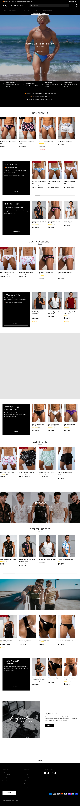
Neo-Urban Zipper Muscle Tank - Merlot (69, 312)
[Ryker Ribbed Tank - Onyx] (27, 626)
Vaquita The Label (8, 800)
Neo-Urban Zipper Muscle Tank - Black (37, 312)
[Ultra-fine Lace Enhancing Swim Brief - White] (55, 413)
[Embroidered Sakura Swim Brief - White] (66, 258)
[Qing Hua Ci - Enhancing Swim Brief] (39, 170)
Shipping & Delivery (6, 772)
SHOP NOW (47, 96)
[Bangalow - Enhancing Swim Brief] (55, 170)
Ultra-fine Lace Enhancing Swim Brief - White (54, 425)
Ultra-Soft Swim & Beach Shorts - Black (65, 473)
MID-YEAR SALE (40, 51)
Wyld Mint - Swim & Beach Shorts (46, 472)
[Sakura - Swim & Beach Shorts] (27, 258)
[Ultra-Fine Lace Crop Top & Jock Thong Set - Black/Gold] (39, 666)
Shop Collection (16, 324)
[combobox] (49, 5)
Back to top (40, 760)
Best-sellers (12, 10)
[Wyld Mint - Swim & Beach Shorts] (47, 458)
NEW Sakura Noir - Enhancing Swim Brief (8, 142)
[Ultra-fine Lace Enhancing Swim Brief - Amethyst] (71, 413)
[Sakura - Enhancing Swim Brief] (71, 170)
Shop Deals (16, 191)
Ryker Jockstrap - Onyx (44, 640)
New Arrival (21, 10)
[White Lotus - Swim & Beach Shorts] (27, 458)
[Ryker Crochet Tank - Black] (8, 626)
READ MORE (49, 725)
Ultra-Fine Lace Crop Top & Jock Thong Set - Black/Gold (38, 679)
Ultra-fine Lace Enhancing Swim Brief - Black (38, 425)
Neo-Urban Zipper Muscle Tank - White (53, 312)
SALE (25, 772)
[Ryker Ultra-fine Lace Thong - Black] (71, 666)
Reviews (4, 784)
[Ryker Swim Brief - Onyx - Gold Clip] (66, 626)
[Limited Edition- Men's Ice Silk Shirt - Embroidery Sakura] (39, 210)
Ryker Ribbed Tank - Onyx (24, 640)
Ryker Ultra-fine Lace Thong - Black (70, 679)
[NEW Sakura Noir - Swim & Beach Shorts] (27, 128)
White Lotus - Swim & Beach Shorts (27, 472)
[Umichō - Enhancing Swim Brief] (47, 128)
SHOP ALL (40, 511)
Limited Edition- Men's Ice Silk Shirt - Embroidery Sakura (39, 222)
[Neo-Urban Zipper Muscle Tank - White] (55, 300)
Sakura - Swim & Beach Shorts (26, 272)
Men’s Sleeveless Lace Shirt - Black (8, 559)
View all (40, 244)
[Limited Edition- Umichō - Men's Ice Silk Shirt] (71, 210)
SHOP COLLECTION (40, 598)
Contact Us (5, 778)
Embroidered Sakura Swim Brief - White (65, 273)
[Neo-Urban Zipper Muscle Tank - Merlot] (71, 300)
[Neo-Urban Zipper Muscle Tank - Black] (39, 300)
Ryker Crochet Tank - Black (6, 640)
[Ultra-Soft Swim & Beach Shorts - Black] (66, 458)
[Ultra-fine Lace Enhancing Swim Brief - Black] (39, 413)
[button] (76, 5)
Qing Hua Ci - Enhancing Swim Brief (39, 182)
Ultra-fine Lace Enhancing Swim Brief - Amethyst (69, 425)
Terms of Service (6, 781)
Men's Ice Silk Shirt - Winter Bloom (65, 559)
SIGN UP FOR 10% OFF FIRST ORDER (40, 13)
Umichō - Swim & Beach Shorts (65, 141)
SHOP (25, 781)
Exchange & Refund (6, 775)
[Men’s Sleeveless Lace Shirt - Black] (8, 546)
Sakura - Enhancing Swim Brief (69, 182)
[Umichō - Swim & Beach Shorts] (66, 128)
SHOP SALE (16, 431)
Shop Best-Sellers (16, 231)
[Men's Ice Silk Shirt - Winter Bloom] (66, 546)
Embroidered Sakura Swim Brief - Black (54, 222)
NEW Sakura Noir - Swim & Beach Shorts (26, 142)
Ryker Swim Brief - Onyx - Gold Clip (65, 640)
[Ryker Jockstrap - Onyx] (47, 626)
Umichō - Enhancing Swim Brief (46, 141)
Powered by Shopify (15, 800)
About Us (26, 784)
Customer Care (27, 787)
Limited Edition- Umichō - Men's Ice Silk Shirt (69, 222)
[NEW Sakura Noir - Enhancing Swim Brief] (8, 128)
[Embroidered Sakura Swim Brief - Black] (55, 210)
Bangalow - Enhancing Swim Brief (54, 182)
